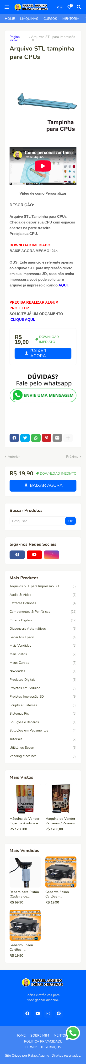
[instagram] (51, 554)
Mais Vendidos (43, 645)
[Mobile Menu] (7, 7)
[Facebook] (14, 438)
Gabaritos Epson (43, 637)
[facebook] (17, 554)
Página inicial (15, 38)
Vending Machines (43, 756)
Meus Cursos (43, 662)
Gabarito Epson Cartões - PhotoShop (21, 947)
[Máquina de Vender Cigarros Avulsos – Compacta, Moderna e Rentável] (25, 798)
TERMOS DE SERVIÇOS (43, 1047)
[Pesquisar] (80, 7)
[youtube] (34, 554)
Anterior (14, 456)
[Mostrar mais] (68, 438)
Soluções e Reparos (43, 722)
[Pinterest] (46, 438)
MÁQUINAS (29, 18)
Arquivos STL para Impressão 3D (53, 38)
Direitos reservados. (66, 1055)
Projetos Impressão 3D (43, 696)
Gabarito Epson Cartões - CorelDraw (57, 894)
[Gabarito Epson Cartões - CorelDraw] (60, 872)
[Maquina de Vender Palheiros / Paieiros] (60, 798)
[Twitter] (25, 438)
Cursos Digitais (43, 620)
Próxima (72, 456)
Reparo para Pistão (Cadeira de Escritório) (24, 894)
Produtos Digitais (43, 679)
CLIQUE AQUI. (22, 319)
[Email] (57, 438)
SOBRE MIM (39, 1035)
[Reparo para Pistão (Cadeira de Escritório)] (25, 872)
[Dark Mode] (59, 7)
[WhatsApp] (36, 438)
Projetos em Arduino (43, 688)
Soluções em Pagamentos (43, 730)
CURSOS (50, 18)
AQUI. (64, 285)
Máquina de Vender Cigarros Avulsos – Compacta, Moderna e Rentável (25, 821)
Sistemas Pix (43, 713)
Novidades (43, 671)
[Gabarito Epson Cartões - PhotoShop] (25, 925)
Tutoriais (43, 739)
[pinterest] (59, 1014)
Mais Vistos (43, 654)
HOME (10, 18)
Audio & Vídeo (43, 594)
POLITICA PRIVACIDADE (43, 1041)
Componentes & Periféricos (43, 611)
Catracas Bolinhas (43, 603)
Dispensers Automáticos (43, 628)
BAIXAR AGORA (38, 353)
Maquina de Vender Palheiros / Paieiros (60, 821)
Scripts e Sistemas (43, 705)
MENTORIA (70, 18)
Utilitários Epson (43, 747)
